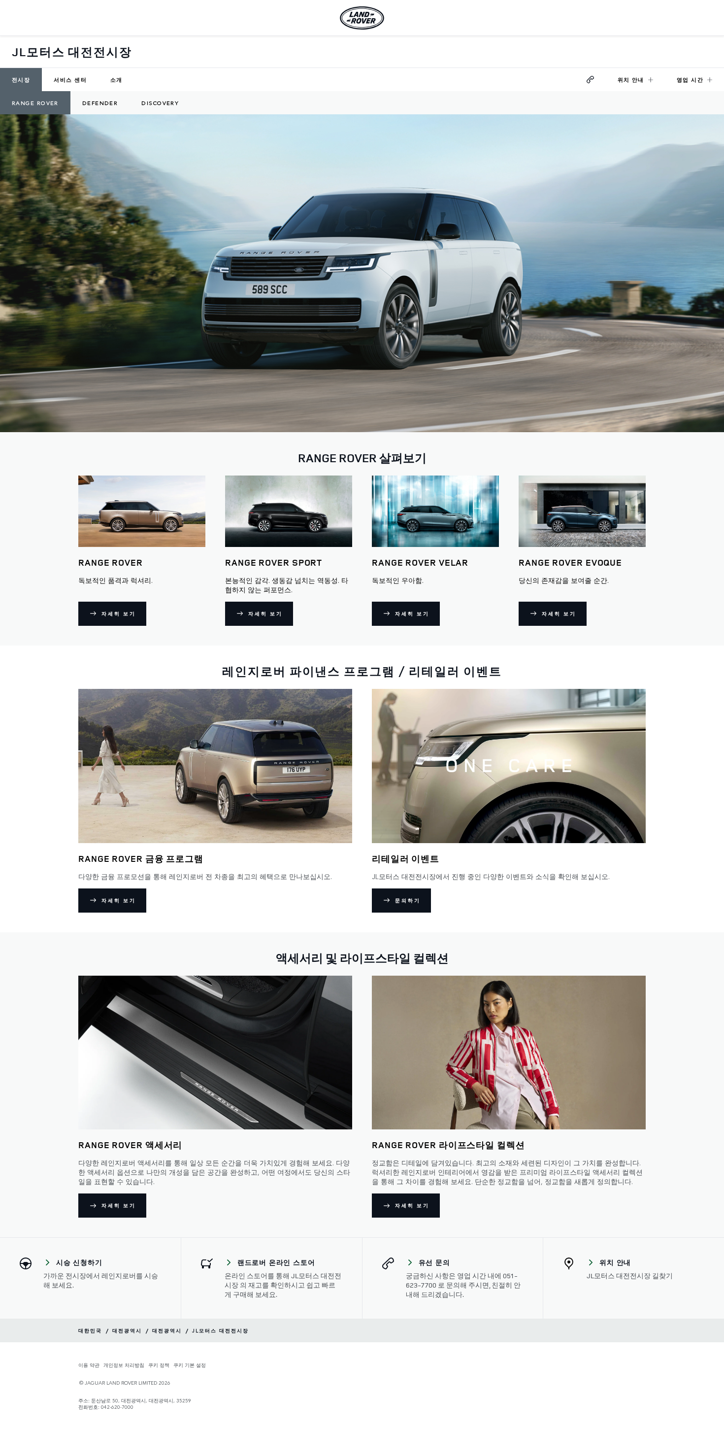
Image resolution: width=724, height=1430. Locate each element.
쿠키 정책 (158, 1365)
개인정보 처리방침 (123, 1365)
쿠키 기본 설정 (189, 1365)
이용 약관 (88, 1365)
